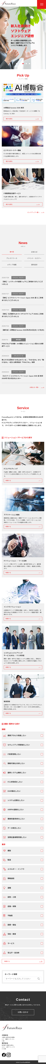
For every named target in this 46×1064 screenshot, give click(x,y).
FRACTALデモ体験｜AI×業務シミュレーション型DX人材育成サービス (22, 345)
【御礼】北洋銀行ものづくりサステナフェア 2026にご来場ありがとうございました (22, 315)
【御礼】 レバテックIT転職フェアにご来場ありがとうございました (22, 283)
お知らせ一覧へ (34, 387)
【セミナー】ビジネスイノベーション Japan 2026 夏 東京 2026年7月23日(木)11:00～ (22, 377)
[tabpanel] (23, 577)
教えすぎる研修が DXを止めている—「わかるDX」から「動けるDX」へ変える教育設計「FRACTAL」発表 (23, 361)
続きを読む (9, 119)
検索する (8, 480)
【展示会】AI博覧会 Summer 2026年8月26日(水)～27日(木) (23, 330)
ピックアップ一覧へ (33, 212)
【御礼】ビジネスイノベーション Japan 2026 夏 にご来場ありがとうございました (22, 299)
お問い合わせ (23, 1012)
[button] (16, 63)
